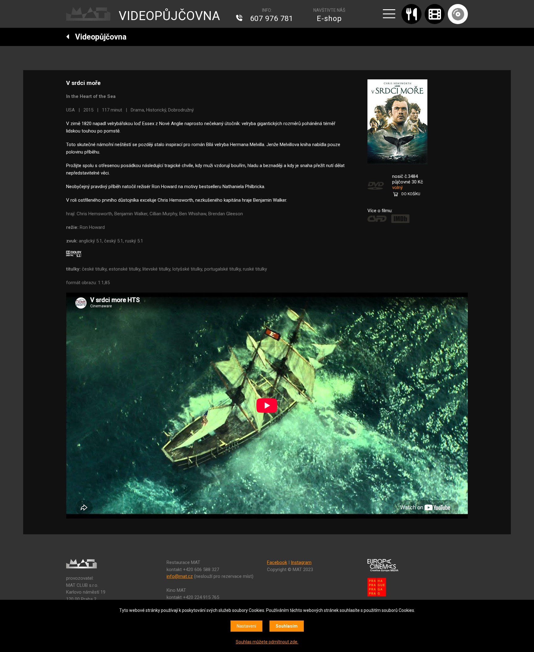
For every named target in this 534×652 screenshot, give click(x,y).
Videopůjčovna (98, 36)
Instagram (301, 562)
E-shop (329, 18)
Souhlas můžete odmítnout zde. (267, 641)
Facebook (277, 562)
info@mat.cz (180, 576)
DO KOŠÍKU (410, 194)
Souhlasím (287, 626)
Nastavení (246, 626)
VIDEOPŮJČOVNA (169, 16)
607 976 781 (271, 18)
